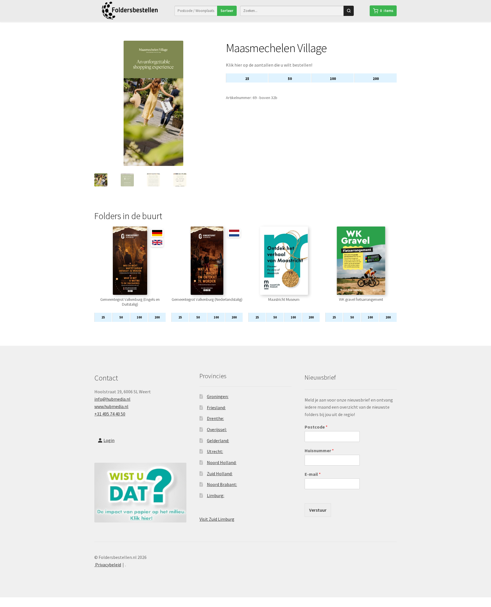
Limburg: (215, 495)
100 (333, 78)
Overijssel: (217, 429)
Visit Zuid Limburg (216, 519)
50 (290, 78)
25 (247, 78)
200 (376, 78)
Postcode (316, 427)
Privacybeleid (107, 564)
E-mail (313, 474)
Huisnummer (319, 450)
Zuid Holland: (219, 473)
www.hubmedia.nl (111, 406)
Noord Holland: (221, 462)
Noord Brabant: (222, 484)
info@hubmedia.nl (112, 399)
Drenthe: (215, 418)
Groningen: (217, 396)
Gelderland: (218, 440)
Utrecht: (215, 451)
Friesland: (216, 407)
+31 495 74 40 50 (109, 414)
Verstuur (317, 510)
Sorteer (226, 10)
